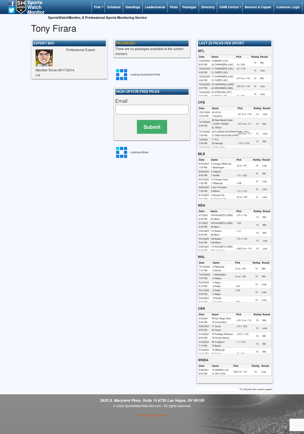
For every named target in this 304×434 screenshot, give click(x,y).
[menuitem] (98, 7)
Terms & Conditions (152, 415)
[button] (11, 3)
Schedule (114, 7)
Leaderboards (155, 7)
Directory (208, 7)
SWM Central (228, 7)
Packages (189, 7)
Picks (174, 7)
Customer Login (288, 7)
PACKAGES (125, 43)
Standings (132, 7)
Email (121, 101)
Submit (152, 126)
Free (97, 7)
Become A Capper (258, 7)
